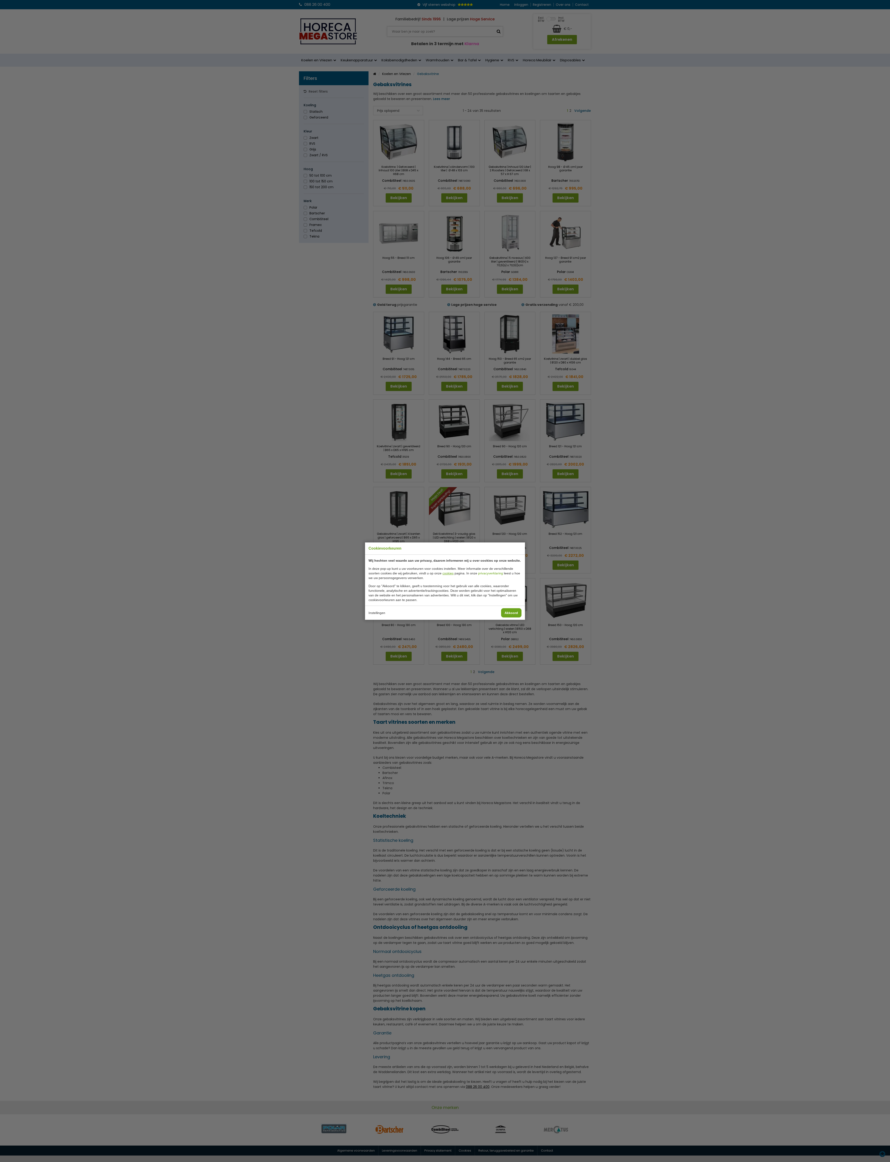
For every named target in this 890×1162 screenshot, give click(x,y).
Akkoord (511, 613)
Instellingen (377, 613)
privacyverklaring (490, 573)
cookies (448, 573)
